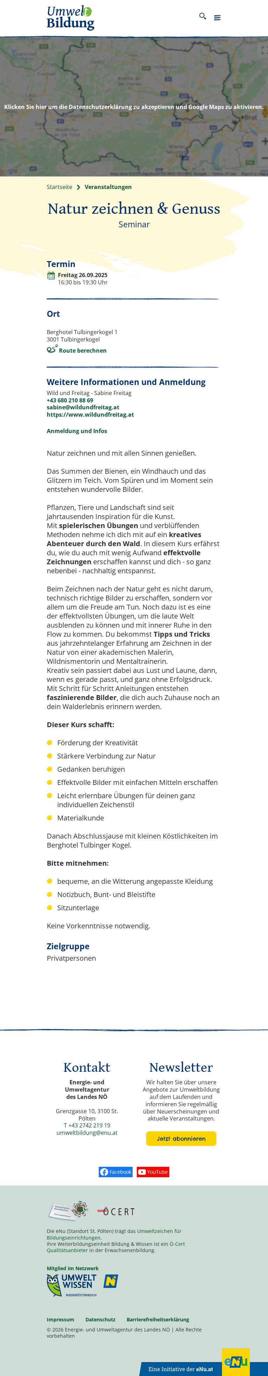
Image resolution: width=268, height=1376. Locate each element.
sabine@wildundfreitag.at (83, 407)
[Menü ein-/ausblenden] (217, 19)
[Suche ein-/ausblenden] (203, 17)
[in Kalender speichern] (51, 278)
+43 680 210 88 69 (70, 400)
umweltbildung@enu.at (87, 1133)
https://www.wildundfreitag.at (90, 414)
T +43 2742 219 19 (87, 1125)
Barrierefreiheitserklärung (158, 1319)
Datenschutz (100, 1319)
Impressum (60, 1319)
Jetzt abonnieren (181, 1138)
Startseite (59, 187)
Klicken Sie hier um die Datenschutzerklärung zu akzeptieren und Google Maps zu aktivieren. (134, 107)
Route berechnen (83, 350)
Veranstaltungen (108, 187)
